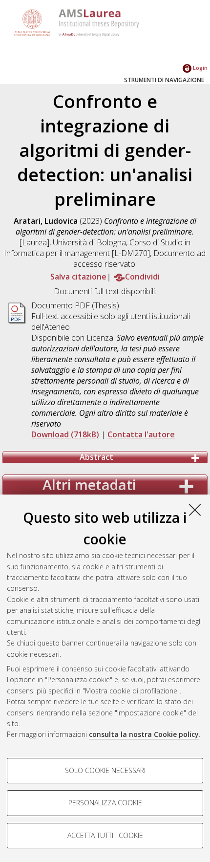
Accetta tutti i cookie (105, 835)
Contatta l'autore (141, 434)
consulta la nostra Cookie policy (144, 734)
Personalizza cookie (105, 802)
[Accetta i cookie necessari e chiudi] (195, 509)
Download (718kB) (65, 434)
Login (199, 67)
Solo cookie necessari (105, 770)
